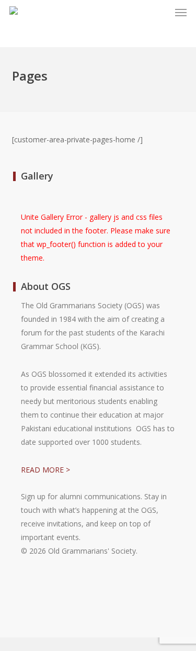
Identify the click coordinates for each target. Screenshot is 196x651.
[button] (181, 12)
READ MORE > (45, 470)
